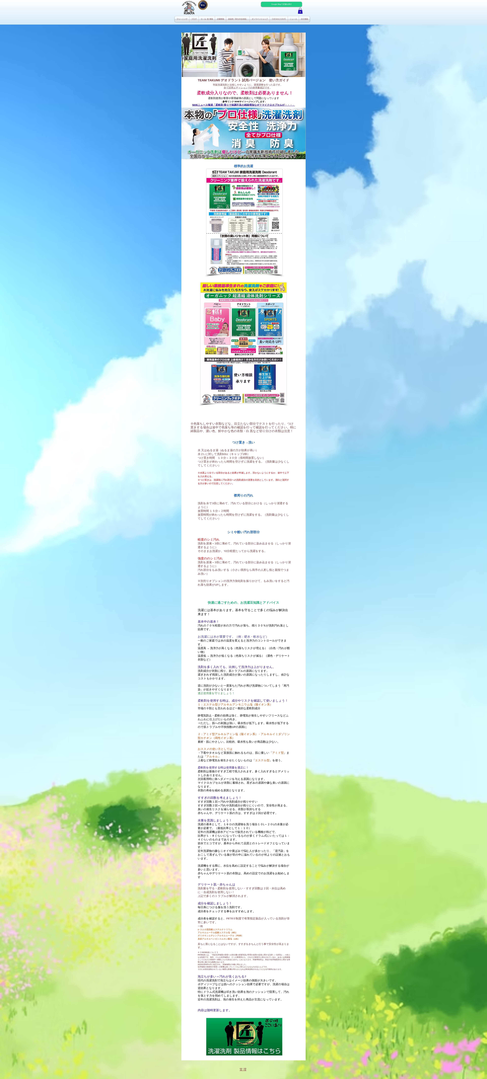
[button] (300, 11)
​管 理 (243, 1069)
